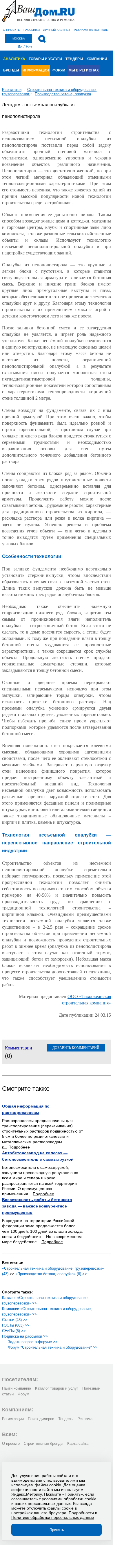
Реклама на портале (91, 29)
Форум (58, 70)
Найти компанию (16, 1388)
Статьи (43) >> (15, 1320)
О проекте (11, 29)
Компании (97, 59)
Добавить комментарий (75, 1048)
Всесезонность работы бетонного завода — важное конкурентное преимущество (37, 1206)
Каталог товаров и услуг (56, 1388)
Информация (36, 70)
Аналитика (14, 59)
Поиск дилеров (41, 1419)
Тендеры (74, 59)
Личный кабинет (56, 29)
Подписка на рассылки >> (25, 1336)
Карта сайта (77, 1443)
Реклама (84, 1419)
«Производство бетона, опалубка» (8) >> (51, 1274)
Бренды (11, 70)
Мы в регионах (84, 70)
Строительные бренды (43, 1443)
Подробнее (19, 1147)
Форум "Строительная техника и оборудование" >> (53, 1347)
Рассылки (31, 29)
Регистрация (13, 1419)
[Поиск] (42, 39)
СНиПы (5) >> (14, 1331)
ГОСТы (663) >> (15, 1325)
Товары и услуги (45, 59)
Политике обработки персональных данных (52, 1517)
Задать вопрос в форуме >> (33, 1342)
